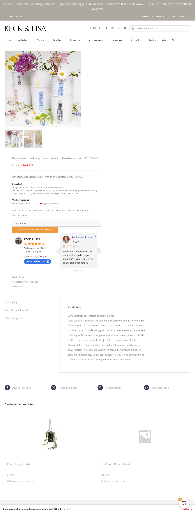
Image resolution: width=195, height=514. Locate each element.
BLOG (92, 28)
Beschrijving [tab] (11, 302)
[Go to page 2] (79, 270)
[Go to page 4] (83, 270)
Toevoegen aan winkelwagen (21, 481)
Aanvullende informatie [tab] (17, 310)
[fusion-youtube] (125, 28)
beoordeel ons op (36, 261)
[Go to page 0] (74, 270)
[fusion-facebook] (106, 28)
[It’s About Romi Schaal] (144, 436)
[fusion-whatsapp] (100, 28)
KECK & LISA (32, 239)
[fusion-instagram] (113, 28)
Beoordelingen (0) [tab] (14, 318)
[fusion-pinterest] (119, 28)
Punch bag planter (18, 464)
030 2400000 (15, 16)
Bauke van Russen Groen (83, 237)
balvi (21, 286)
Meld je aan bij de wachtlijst (35, 229)
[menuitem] (11, 40)
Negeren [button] (97, 9)
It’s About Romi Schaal (115, 464)
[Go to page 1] (76, 270)
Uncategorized (30, 281)
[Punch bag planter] (50, 436)
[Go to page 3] (81, 270)
